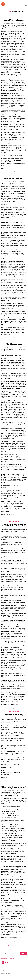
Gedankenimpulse (14, 16)
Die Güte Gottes (14, 344)
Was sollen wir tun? (14, 178)
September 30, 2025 (19, 181)
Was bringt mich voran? (14, 787)
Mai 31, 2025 (20, 528)
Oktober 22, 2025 (20, 23)
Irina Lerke (10, 23)
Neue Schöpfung (14, 714)
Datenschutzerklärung (7, 958)
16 (18, 946)
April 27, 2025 (20, 790)
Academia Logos (9, 971)
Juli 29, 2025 (20, 347)
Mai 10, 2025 (20, 718)
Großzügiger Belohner (14, 524)
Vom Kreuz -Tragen (14, 20)
